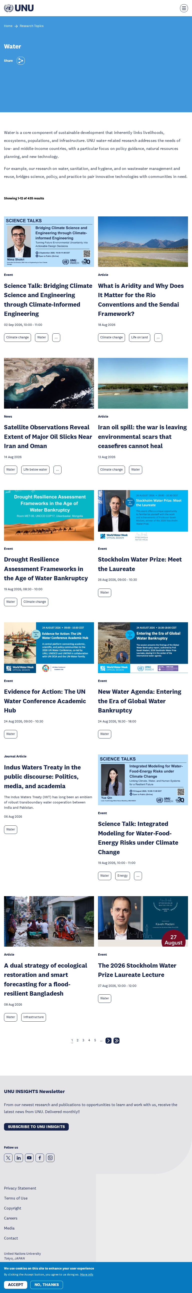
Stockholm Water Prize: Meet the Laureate (140, 564)
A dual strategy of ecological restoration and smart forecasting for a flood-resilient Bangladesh (45, 979)
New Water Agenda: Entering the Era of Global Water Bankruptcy (139, 700)
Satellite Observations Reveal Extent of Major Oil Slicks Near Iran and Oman (48, 436)
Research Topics (32, 26)
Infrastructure (34, 1017)
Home (8, 26)
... (56, 337)
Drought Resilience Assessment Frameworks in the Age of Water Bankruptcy (46, 568)
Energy (123, 876)
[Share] (21, 61)
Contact (11, 1238)
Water (41, 337)
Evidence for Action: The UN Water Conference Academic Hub (45, 700)
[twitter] (8, 1158)
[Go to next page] (108, 1042)
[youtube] (29, 1158)
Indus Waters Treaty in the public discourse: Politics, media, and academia (42, 776)
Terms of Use (16, 1198)
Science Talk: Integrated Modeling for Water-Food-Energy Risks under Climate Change (138, 838)
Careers (11, 1218)
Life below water (35, 470)
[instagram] (50, 1158)
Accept (15, 1284)
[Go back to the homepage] (19, 8)
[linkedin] (18, 1158)
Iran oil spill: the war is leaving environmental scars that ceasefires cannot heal (142, 436)
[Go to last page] (116, 1042)
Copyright (12, 1208)
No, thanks (46, 1284)
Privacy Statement (20, 1188)
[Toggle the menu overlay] (184, 8)
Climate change (17, 337)
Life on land (139, 337)
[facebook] (40, 1158)
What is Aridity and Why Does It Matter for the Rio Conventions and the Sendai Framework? (141, 300)
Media (9, 1228)
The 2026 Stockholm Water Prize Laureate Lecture (137, 970)
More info (86, 1275)
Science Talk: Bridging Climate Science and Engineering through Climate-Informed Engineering (48, 300)
